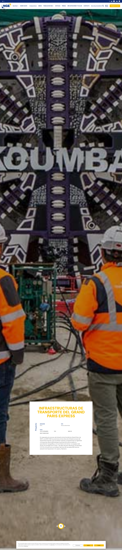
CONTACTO (86, 6)
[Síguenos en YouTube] (114, 1)
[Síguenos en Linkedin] (111, 1)
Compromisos (33, 6)
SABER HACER (23, 6)
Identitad (15, 6)
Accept (99, 545)
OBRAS (40, 6)
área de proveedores (96, 6)
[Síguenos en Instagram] (119, 1)
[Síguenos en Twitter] (109, 1)
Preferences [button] (26, 546)
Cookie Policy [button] (52, 544)
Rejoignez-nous (115, 6)
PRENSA (64, 6)
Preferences (77, 545)
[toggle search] (103, 6)
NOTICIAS (57, 6)
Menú (106, 6)
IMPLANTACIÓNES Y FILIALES (74, 6)
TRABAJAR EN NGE (48, 6)
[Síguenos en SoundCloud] (117, 1)
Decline (88, 545)
